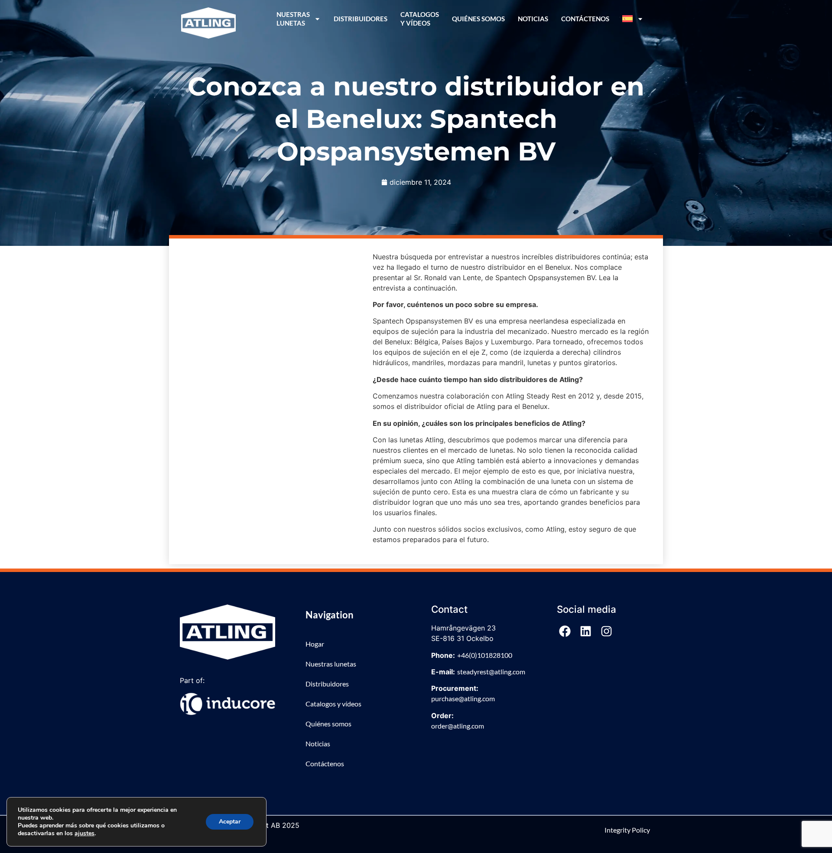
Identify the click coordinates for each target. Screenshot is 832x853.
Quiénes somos (478, 19)
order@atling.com (457, 726)
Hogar (315, 644)
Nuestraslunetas (293, 18)
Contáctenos (585, 19)
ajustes (84, 833)
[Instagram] (606, 631)
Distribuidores (360, 19)
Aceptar (229, 821)
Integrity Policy (627, 830)
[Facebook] (565, 631)
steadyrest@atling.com (491, 671)
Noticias (533, 19)
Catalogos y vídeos (419, 18)
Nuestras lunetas (331, 664)
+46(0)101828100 (484, 655)
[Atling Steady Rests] (208, 23)
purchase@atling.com (463, 698)
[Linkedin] (586, 631)
